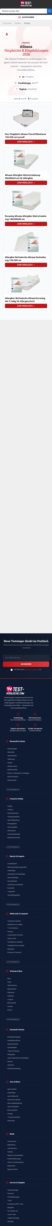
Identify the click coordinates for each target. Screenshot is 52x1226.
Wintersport (11, 831)
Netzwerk (10, 949)
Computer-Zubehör (14, 921)
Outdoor (10, 810)
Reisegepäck (12, 823)
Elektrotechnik (12, 770)
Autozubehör (12, 1089)
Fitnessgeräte (12, 827)
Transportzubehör (13, 1117)
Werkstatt (10, 752)
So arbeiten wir (12, 1211)
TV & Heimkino (12, 928)
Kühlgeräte (11, 1054)
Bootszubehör (12, 1110)
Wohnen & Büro (16, 971)
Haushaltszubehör (13, 1040)
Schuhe (10, 1152)
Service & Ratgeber (17, 1182)
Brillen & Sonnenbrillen (15, 1155)
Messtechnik (11, 780)
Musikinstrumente (13, 837)
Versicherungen (12, 1190)
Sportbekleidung (13, 820)
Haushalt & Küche (17, 1029)
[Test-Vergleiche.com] (15, 690)
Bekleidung (11, 1145)
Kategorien (28, 17)
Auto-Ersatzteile (13, 1106)
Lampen (10, 999)
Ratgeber (10, 1207)
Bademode (11, 1166)
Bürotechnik (11, 1003)
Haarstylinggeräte (13, 895)
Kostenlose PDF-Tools (15, 1204)
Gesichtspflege (12, 877)
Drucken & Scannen (14, 952)
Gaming (10, 931)
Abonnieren (26, 664)
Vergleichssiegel (13, 1218)
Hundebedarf (12, 864)
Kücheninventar (12, 1044)
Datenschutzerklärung (31, 669)
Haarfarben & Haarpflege (16, 874)
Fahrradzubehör (13, 813)
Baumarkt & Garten (17, 741)
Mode (12, 1134)
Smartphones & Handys (15, 945)
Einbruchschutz (12, 777)
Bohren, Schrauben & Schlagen (18, 773)
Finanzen (10, 1193)
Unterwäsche (12, 1148)
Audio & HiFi (11, 938)
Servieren (10, 1065)
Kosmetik (10, 888)
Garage (10, 1114)
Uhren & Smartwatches (15, 1162)
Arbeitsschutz (12, 766)
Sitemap (10, 1221)
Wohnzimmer (12, 985)
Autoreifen (11, 1121)
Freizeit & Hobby (16, 799)
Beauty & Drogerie (17, 856)
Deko (9, 982)
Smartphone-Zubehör (15, 942)
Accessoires (11, 1141)
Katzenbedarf (12, 881)
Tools (9, 1200)
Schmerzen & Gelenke (15, 885)
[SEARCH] (49, 11)
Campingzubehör (13, 817)
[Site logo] (26, 3)
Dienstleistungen (13, 1197)
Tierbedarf (11, 891)
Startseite (7, 23)
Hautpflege (11, 870)
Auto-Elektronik (12, 1096)
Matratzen (11, 992)
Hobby (9, 806)
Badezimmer (11, 989)
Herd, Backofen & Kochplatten (18, 1058)
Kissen (9, 1010)
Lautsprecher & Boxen (15, 935)
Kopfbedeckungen (14, 1159)
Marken (18, 23)
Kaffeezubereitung (14, 1068)
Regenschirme (12, 1169)
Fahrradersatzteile (13, 834)
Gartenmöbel (12, 756)
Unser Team (11, 1214)
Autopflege (11, 1093)
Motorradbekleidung (14, 1103)
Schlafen (10, 996)
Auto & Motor (15, 1082)
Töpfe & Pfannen (13, 1051)
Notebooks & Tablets (15, 924)
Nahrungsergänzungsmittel (16, 867)
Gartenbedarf (12, 749)
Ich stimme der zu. (27, 669)
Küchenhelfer (12, 1047)
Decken (10, 1006)
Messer (10, 1061)
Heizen (9, 763)
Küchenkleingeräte (13, 1037)
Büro (9, 978)
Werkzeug (11, 759)
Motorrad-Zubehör (13, 1100)
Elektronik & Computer (19, 913)
